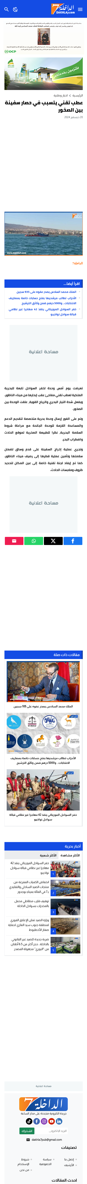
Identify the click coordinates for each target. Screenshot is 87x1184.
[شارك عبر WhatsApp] (33, 541)
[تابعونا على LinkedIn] (59, 1121)
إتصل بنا (69, 1159)
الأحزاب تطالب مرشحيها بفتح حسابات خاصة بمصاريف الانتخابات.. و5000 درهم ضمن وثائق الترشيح (42, 300)
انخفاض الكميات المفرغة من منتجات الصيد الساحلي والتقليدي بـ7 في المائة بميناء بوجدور (29, 886)
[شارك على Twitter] (53, 541)
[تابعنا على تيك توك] (29, 1121)
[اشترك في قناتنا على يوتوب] (51, 1121)
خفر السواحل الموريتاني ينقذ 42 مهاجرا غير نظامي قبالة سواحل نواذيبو (42, 312)
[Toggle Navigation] (81, 9)
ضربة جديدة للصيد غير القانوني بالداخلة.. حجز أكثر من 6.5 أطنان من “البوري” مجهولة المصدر (30, 944)
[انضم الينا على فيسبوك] (36, 1121)
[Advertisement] (43, 165)
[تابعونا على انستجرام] (44, 1121)
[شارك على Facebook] (73, 541)
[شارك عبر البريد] (14, 541)
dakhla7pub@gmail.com (47, 1139)
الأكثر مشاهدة (70, 855)
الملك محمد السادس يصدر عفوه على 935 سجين (46, 291)
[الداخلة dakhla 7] (43, 1104)
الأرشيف (69, 1165)
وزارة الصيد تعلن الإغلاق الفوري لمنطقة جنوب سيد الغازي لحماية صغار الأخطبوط (28, 924)
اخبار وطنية (61, 95)
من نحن (24, 1169)
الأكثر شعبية (48, 855)
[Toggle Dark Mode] (15, 9)
